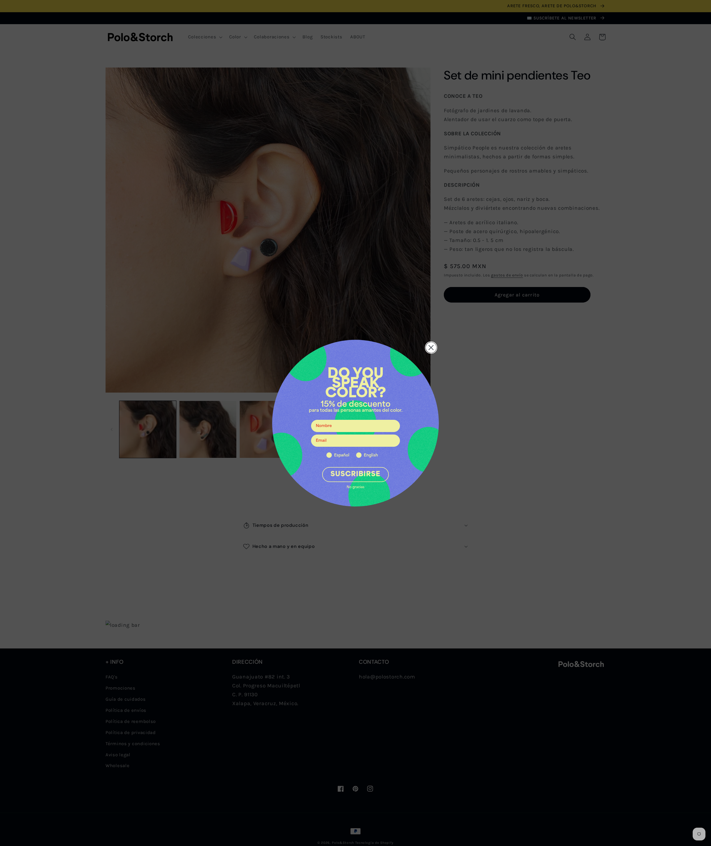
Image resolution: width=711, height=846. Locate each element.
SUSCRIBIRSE (355, 474)
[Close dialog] (431, 347)
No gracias (355, 487)
